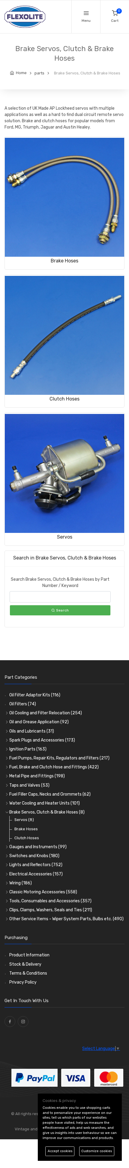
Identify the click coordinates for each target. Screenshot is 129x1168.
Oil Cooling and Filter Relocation (45, 713)
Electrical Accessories (36, 874)
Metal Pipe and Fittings (37, 776)
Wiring (20, 883)
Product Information (29, 955)
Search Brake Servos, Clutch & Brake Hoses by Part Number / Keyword (60, 582)
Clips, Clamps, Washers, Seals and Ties (50, 909)
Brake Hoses (64, 261)
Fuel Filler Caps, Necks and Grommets (50, 794)
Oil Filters (22, 704)
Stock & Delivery (25, 964)
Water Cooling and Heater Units (44, 803)
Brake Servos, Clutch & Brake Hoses (47, 812)
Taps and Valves (29, 785)
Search (62, 610)
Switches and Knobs (34, 855)
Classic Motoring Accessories (43, 892)
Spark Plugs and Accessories (42, 740)
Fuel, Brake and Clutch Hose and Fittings (54, 767)
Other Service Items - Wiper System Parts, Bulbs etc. (66, 918)
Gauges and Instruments (38, 846)
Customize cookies (96, 1151)
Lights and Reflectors (35, 864)
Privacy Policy (23, 982)
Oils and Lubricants (31, 731)
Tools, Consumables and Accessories (50, 900)
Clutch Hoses (65, 399)
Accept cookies (60, 1151)
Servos (64, 537)
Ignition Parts (27, 749)
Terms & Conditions (28, 973)
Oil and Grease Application (39, 721)
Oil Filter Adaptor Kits (34, 695)
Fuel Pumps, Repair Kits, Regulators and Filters (59, 758)
